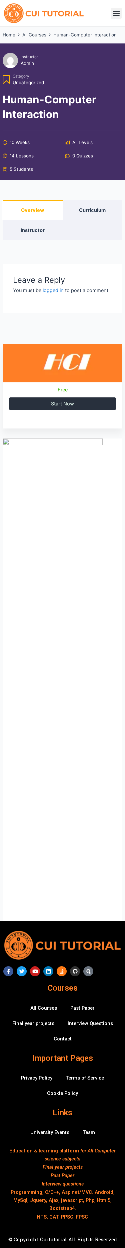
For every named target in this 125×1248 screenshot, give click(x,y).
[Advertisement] (62, 858)
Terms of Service (85, 1078)
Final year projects (33, 1023)
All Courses (43, 1008)
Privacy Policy (36, 1078)
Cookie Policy (62, 1093)
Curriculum (92, 210)
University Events (49, 1132)
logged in (53, 290)
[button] (116, 13)
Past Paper (82, 1008)
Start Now (62, 404)
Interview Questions (90, 1023)
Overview (32, 210)
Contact (63, 1039)
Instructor (29, 56)
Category (21, 76)
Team (89, 1132)
